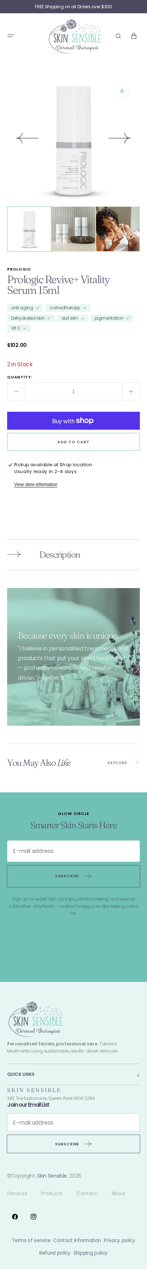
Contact (87, 1193)
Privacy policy (119, 1240)
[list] (73, 139)
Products (51, 1193)
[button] (11, 36)
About (118, 1193)
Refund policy (55, 1253)
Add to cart (73, 442)
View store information (35, 484)
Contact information (77, 1240)
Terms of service (31, 1240)
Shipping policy (91, 1253)
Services (17, 1193)
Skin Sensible (52, 1175)
